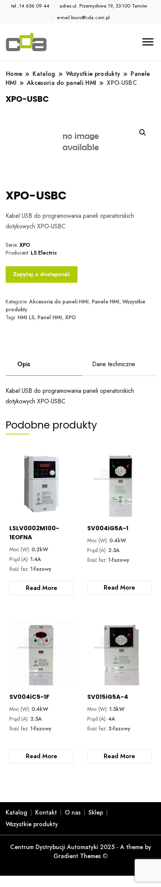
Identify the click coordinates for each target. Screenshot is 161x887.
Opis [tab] (23, 364)
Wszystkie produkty (32, 824)
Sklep (95, 812)
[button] (142, 132)
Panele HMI (105, 301)
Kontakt (46, 812)
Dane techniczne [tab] (113, 364)
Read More (41, 588)
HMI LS (26, 317)
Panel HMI (49, 317)
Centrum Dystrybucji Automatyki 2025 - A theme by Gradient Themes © (80, 851)
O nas (72, 812)
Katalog (16, 812)
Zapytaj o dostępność (41, 274)
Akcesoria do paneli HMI (59, 301)
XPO (70, 317)
